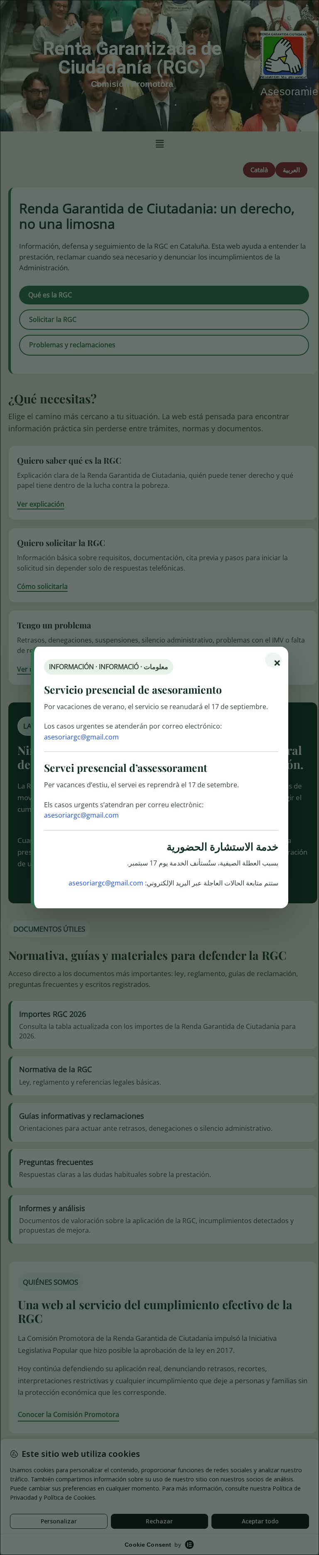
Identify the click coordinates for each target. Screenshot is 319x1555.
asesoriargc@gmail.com (81, 737)
